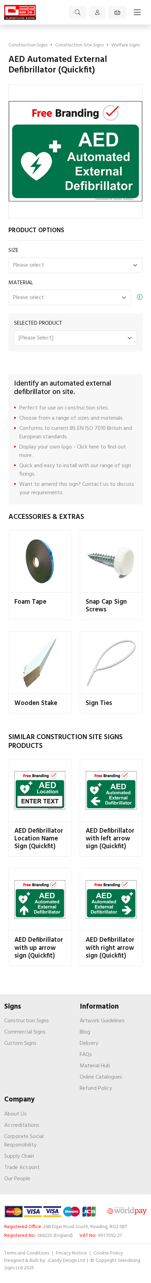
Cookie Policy (108, 1253)
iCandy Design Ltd (67, 1261)
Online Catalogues (101, 1077)
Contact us (95, 484)
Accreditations (21, 1125)
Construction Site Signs (79, 45)
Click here (88, 447)
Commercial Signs (25, 1032)
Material (20, 283)
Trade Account (22, 1167)
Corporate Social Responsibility (24, 1140)
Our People (17, 1179)
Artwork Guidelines (102, 1021)
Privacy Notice (71, 1253)
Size (13, 250)
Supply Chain (19, 1156)
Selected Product (38, 323)
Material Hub (95, 1066)
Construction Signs (27, 45)
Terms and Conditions (26, 1253)
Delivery (89, 1043)
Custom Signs (20, 1043)
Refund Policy (96, 1088)
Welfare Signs (125, 45)
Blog (85, 1032)
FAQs (86, 1054)
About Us (15, 1114)
